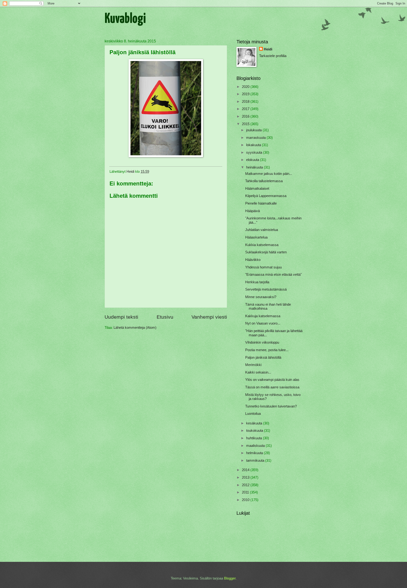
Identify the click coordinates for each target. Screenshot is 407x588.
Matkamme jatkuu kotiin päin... (268, 174)
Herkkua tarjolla (257, 282)
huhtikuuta (254, 438)
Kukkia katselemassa (261, 245)
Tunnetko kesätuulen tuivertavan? (271, 406)
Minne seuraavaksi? (260, 297)
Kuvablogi (125, 19)
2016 (246, 116)
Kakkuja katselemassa (262, 316)
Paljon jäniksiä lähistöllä (263, 357)
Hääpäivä (252, 211)
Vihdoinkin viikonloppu (262, 342)
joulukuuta (254, 130)
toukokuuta (255, 430)
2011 (246, 492)
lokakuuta (254, 145)
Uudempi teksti (121, 317)
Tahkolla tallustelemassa (264, 181)
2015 (246, 124)
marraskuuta (256, 138)
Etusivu (165, 317)
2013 (246, 477)
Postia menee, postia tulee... (267, 350)
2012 (246, 485)
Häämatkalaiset (257, 188)
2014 (246, 470)
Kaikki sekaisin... (258, 372)
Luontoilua (253, 413)
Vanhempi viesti (209, 317)
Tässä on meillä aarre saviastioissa (272, 387)
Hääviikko (252, 260)
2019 (246, 94)
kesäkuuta (254, 423)
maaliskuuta (256, 446)
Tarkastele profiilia (272, 56)
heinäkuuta (255, 167)
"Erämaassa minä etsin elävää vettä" (273, 274)
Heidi (268, 49)
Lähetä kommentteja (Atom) (135, 327)
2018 (246, 101)
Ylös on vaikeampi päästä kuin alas (272, 380)
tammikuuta (255, 460)
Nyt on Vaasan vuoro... (262, 323)
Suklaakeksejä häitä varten (266, 252)
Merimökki (253, 365)
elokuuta (253, 160)
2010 (246, 500)
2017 (246, 109)
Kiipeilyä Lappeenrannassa (265, 196)
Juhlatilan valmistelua (261, 230)
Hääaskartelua (256, 237)
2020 (246, 87)
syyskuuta (254, 152)
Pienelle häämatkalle (261, 203)
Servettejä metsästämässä (266, 289)
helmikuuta (255, 453)
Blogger (230, 578)
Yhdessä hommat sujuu (263, 267)
